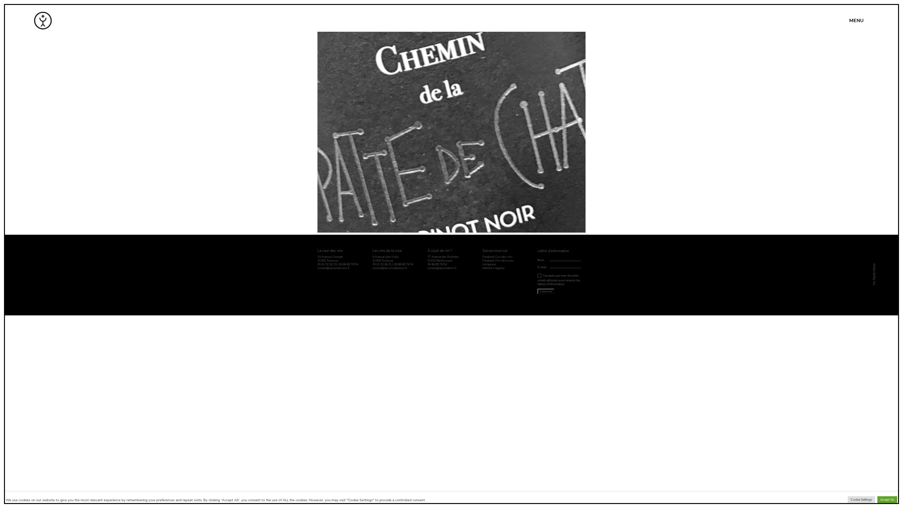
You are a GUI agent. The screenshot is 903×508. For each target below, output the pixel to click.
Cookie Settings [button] (861, 500)
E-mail (542, 267)
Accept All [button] (887, 500)
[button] (859, 20)
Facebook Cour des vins (497, 257)
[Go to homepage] (43, 20)
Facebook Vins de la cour (498, 260)
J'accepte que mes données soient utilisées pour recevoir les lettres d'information (559, 280)
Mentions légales (494, 268)
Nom (541, 260)
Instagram (489, 264)
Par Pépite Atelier (874, 274)
